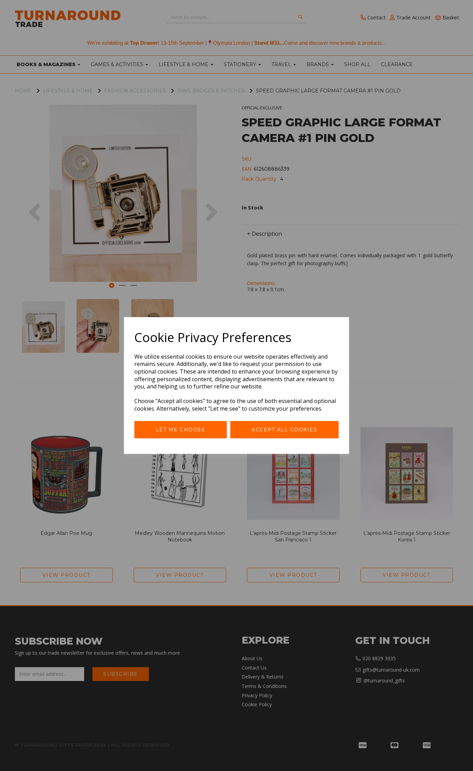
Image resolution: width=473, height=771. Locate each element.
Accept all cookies (284, 430)
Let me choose (181, 430)
